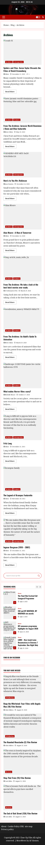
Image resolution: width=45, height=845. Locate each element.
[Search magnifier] (38, 575)
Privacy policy (7, 829)
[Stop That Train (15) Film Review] (22, 762)
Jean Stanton (9, 184)
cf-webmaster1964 (11, 291)
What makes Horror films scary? (22, 375)
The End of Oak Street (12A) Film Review (20, 813)
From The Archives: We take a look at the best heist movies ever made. (22, 268)
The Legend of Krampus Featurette (22, 479)
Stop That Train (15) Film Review (17, 777)
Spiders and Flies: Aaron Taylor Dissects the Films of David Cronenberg (22, 52)
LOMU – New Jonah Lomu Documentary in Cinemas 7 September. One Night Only (9, 643)
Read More (10, 92)
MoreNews (21, 840)
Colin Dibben (9, 710)
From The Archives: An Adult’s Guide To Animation (22, 320)
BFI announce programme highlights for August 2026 (9, 627)
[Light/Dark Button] (38, 17)
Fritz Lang (22, 427)
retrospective (18, 62)
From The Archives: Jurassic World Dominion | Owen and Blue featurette (22, 110)
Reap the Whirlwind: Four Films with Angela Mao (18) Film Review (21, 705)
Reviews (8, 772)
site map (28, 826)
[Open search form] (43, 17)
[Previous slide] (37, 586)
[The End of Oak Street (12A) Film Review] (22, 797)
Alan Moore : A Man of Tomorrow (22, 217)
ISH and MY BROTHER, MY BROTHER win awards (9, 612)
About (3, 826)
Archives (9, 62)
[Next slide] (40, 586)
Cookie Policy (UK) (16, 826)
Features (17, 120)
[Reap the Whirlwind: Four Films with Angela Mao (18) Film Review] (22, 688)
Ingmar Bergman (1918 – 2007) (22, 531)
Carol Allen (8, 781)
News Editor (9, 132)
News (19, 593)
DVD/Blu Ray (10, 698)
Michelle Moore (10, 395)
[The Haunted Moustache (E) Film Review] (22, 726)
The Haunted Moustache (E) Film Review (20, 742)
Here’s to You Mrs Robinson (22, 164)
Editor (7, 74)
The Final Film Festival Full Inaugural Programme (9, 597)
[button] (3, 17)
